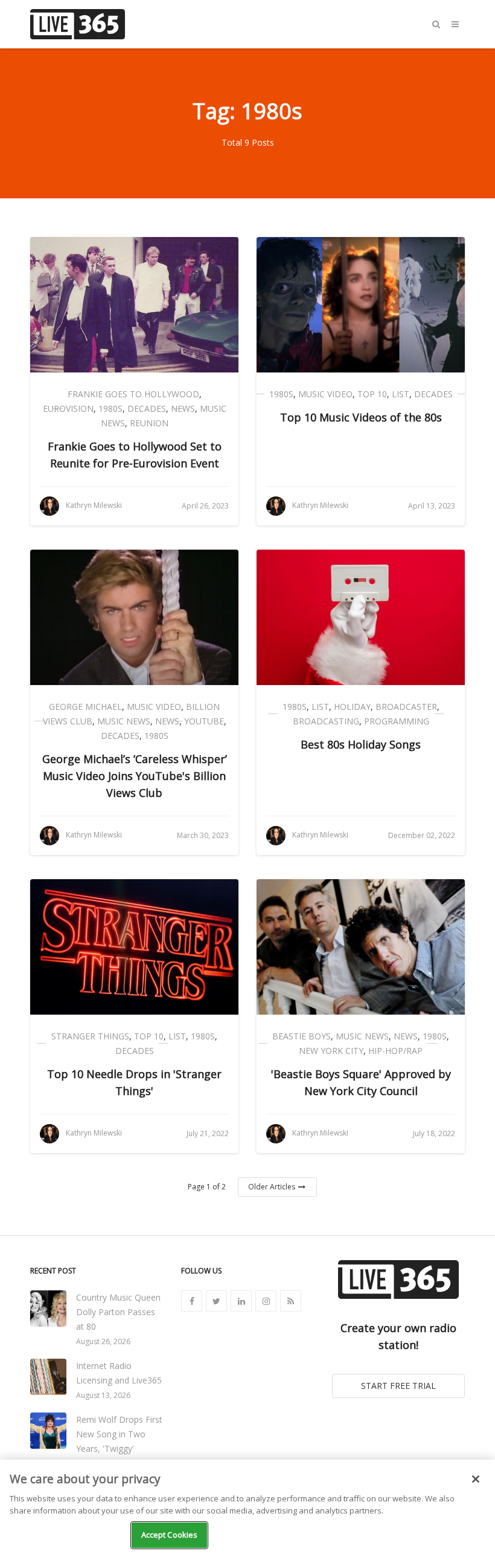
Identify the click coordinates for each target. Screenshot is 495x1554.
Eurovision (68, 408)
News (183, 408)
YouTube (204, 721)
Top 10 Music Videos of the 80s (361, 417)
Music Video (325, 394)
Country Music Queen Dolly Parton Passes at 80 (118, 1312)
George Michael (85, 706)
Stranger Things (90, 1036)
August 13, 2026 (103, 1395)
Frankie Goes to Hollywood (133, 394)
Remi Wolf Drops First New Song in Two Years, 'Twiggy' (119, 1434)
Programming (396, 721)
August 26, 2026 (103, 1341)
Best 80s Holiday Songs (361, 744)
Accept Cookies (169, 1534)
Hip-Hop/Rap (395, 1050)
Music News (123, 721)
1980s (110, 408)
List (400, 394)
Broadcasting (326, 721)
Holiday (352, 706)
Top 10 (372, 394)
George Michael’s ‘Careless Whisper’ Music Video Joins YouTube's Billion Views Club (134, 776)
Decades (146, 408)
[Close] (475, 1479)
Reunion (149, 423)
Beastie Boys (301, 1036)
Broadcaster (406, 706)
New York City (331, 1050)
